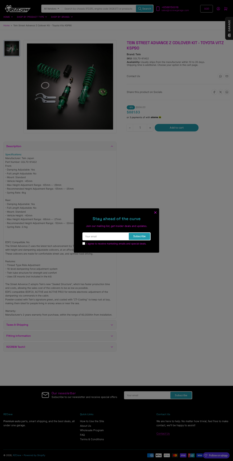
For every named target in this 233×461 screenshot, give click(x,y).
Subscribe (139, 236)
